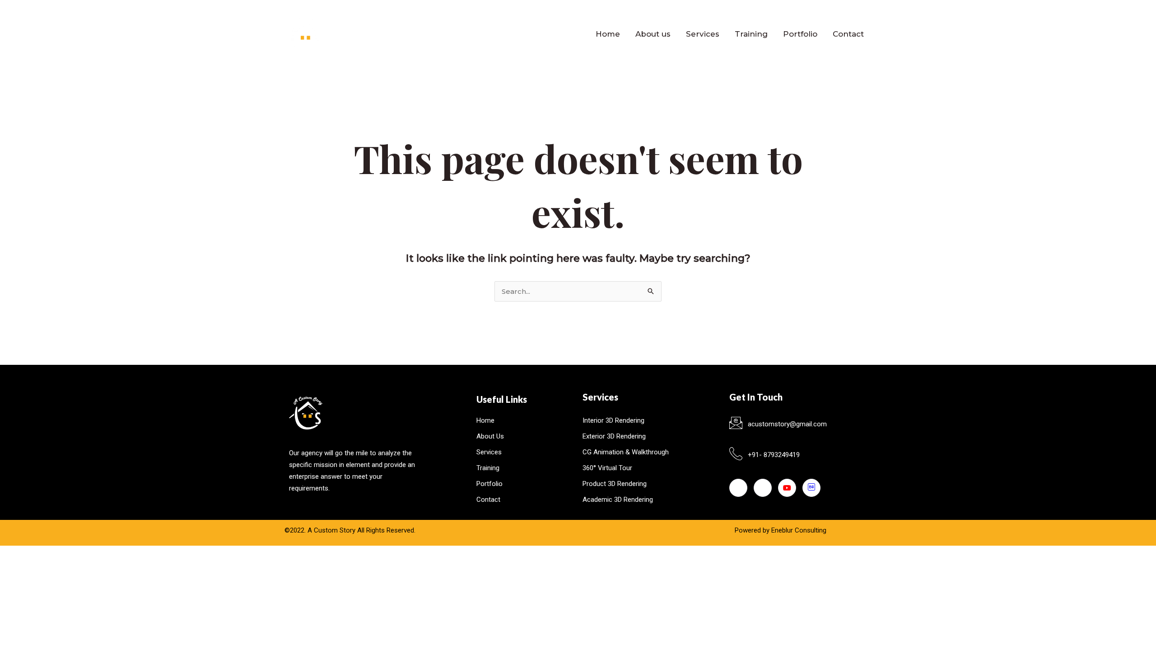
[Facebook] (738, 488)
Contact (848, 33)
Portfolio (800, 33)
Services (702, 33)
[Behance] (811, 488)
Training (751, 33)
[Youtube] (787, 488)
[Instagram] (763, 488)
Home (608, 33)
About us (653, 33)
